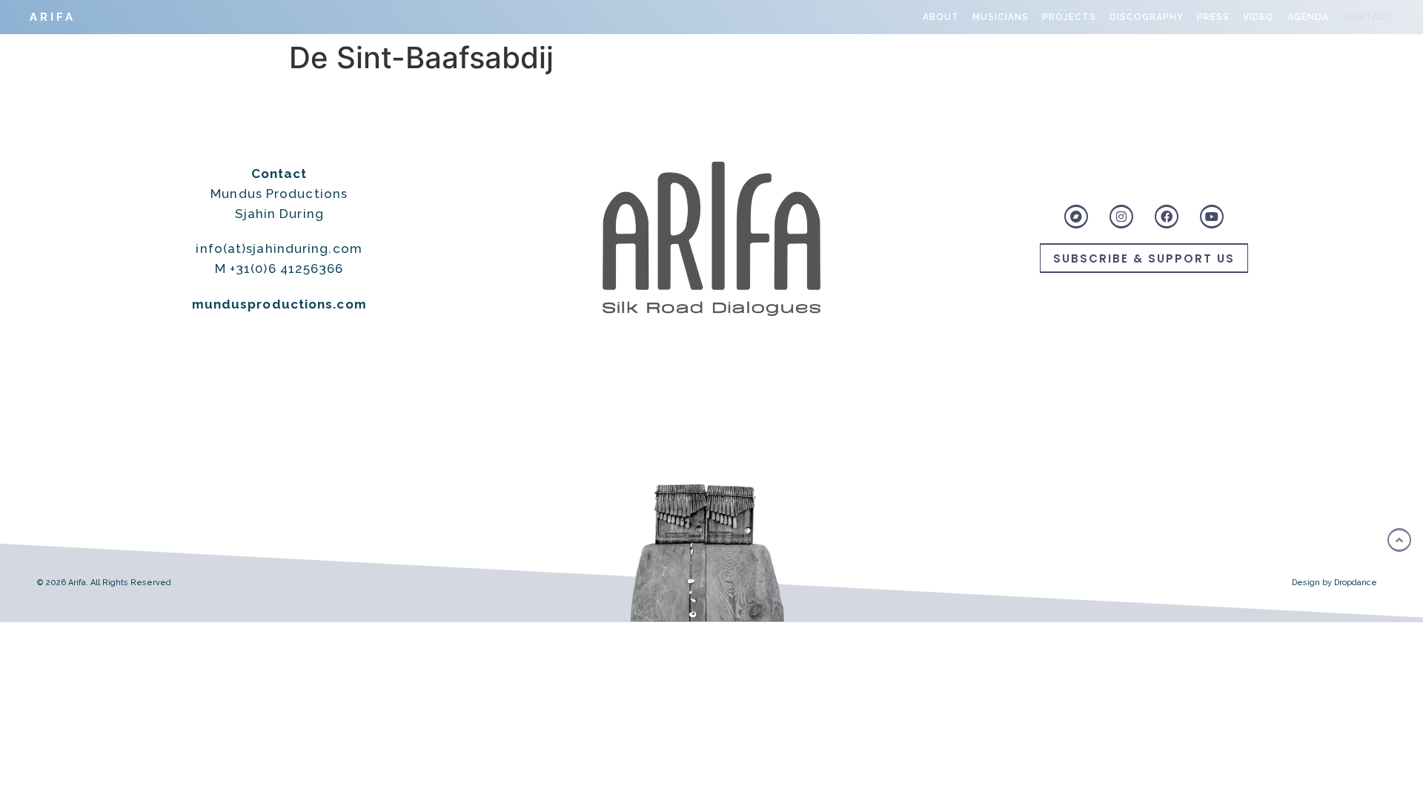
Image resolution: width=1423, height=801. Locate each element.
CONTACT (1367, 17)
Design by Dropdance (1334, 582)
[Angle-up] (1399, 540)
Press (1213, 17)
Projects (1069, 17)
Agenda (1308, 17)
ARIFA (53, 17)
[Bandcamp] (1076, 216)
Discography (1146, 17)
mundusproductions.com (279, 304)
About (941, 17)
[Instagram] (1121, 216)
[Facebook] (1166, 216)
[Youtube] (1212, 216)
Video (1258, 17)
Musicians (1000, 17)
